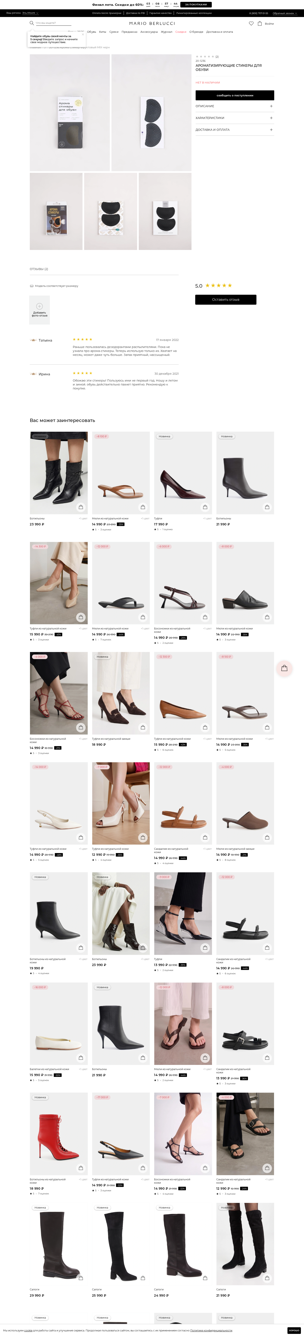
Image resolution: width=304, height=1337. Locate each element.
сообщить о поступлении (235, 95)
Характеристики (210, 118)
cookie (28, 1330)
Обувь (91, 31)
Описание (205, 106)
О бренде (196, 31)
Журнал (166, 31)
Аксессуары (149, 31)
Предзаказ (129, 31)
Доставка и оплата (219, 31)
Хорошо (294, 1330)
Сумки (113, 31)
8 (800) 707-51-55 (258, 13)
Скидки (180, 31)
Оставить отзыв (225, 300)
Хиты (102, 31)
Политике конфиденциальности (211, 1330)
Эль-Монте (28, 12)
